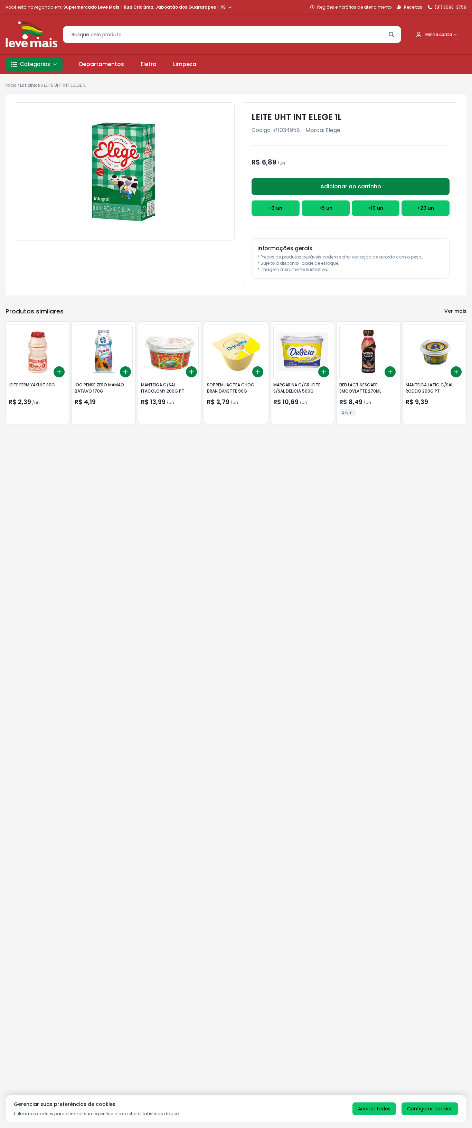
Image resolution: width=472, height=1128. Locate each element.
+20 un (425, 208)
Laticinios (30, 85)
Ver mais (455, 311)
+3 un (275, 208)
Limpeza (184, 64)
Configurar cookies (430, 1108)
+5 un (325, 208)
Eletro (149, 64)
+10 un (375, 208)
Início (11, 85)
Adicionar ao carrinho (350, 186)
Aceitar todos (374, 1108)
